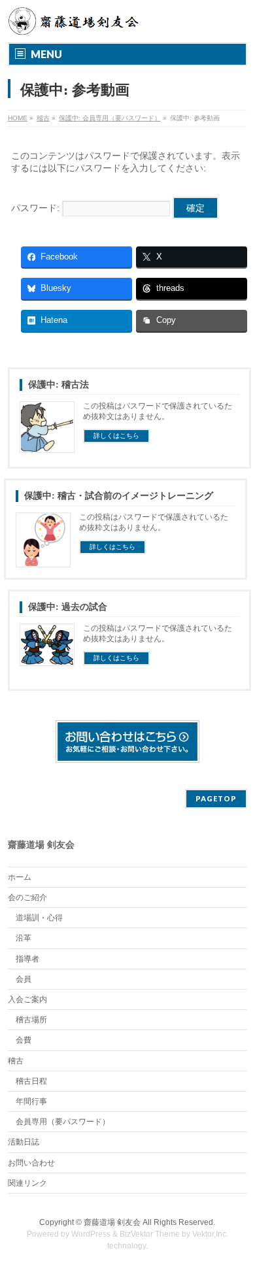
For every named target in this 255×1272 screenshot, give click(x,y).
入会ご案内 (27, 999)
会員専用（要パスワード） (63, 1121)
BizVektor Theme (150, 1234)
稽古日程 (31, 1081)
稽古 (16, 1060)
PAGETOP (216, 798)
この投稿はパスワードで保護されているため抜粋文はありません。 (157, 411)
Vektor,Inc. (210, 1234)
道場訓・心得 (39, 917)
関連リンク (27, 1183)
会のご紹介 (27, 897)
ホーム (19, 877)
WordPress (90, 1234)
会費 (23, 1040)
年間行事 (31, 1101)
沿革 (23, 938)
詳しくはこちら (116, 435)
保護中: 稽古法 (58, 385)
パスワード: (36, 208)
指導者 (27, 958)
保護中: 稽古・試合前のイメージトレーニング (118, 496)
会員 (23, 979)
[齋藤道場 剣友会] (74, 20)
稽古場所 (31, 1019)
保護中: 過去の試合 (67, 607)
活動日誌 (23, 1141)
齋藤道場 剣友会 (112, 1222)
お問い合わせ (31, 1162)
